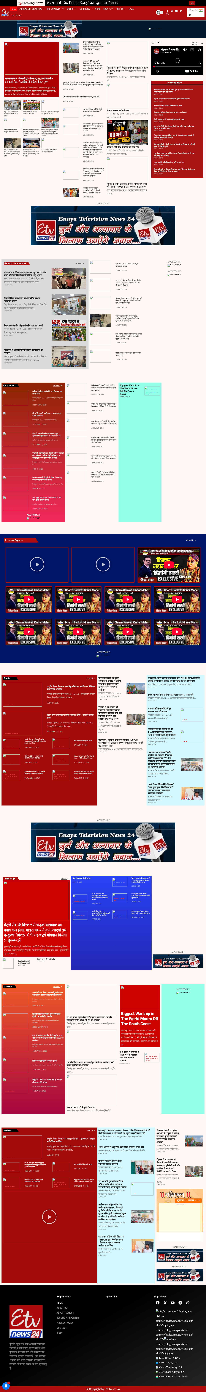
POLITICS (12, 776)
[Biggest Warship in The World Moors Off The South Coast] (140, 997)
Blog (6, 774)
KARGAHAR (6, 733)
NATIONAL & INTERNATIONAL (9, 733)
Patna (59, 746)
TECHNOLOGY (17, 733)
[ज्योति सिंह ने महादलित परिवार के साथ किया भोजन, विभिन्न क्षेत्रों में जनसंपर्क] (77, 407)
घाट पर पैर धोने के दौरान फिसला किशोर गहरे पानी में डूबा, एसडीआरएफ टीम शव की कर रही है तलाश (31, 133)
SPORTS (157, 1058)
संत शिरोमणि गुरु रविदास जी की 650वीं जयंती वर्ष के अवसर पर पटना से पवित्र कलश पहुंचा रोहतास (93, 127)
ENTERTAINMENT (8, 774)
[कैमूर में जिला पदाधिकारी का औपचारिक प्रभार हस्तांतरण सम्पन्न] (12, 105)
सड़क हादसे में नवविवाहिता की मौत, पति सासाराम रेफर (49, 151)
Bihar (54, 746)
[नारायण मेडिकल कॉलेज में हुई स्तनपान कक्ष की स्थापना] (71, 112)
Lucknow (14, 774)
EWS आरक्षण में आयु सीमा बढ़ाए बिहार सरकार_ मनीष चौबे (81, 97)
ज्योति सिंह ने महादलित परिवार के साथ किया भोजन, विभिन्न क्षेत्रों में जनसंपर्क (103, 405)
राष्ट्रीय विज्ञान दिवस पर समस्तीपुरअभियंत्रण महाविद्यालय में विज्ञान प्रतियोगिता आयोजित (101, 913)
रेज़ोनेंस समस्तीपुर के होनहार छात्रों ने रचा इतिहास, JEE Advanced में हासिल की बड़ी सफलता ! (140, 880)
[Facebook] (157, 1302)
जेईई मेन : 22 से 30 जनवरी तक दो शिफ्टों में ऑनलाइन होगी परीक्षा (34, 757)
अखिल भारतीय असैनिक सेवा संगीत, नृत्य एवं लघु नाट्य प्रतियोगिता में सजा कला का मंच (103, 387)
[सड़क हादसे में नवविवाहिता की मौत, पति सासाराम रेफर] (50, 143)
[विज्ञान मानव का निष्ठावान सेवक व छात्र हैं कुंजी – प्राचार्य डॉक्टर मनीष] (22, 723)
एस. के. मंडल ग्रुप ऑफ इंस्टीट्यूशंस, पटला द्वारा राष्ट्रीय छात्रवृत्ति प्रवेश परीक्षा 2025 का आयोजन (35, 741)
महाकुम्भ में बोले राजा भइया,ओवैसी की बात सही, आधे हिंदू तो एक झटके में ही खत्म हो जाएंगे (103, 474)
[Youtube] (172, 1302)
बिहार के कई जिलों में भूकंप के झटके (83, 740)
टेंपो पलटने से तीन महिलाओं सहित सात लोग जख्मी (30, 113)
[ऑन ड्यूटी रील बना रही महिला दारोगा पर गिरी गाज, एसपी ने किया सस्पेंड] (15, 503)
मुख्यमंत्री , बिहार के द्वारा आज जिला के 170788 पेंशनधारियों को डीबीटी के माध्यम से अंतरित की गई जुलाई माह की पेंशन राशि (83, 83)
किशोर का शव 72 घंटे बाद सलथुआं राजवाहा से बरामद (11, 131)
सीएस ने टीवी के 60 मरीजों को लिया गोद (123, 147)
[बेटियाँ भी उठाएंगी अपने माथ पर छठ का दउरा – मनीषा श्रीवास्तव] (15, 419)
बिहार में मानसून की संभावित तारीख (46, 959)
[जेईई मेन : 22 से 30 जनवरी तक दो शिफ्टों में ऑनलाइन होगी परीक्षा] (11, 759)
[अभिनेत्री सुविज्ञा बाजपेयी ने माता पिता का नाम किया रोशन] (15, 398)
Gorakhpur (10, 774)
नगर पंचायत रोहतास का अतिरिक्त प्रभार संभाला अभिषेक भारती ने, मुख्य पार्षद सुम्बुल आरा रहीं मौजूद (31, 153)
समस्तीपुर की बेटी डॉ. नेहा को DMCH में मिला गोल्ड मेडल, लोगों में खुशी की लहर (141, 895)
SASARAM (186, 719)
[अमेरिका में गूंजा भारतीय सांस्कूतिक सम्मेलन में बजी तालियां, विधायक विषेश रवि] (71, 192)
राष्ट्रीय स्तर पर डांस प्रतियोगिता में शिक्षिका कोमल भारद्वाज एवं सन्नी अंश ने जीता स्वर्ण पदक (103, 439)
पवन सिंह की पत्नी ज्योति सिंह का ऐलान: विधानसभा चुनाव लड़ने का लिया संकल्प (104, 422)
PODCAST (10, 776)
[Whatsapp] (187, 1302)
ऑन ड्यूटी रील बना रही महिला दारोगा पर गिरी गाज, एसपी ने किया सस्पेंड (46, 499)
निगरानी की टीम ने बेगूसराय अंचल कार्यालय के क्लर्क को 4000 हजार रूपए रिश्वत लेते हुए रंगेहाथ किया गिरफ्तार (127, 70)
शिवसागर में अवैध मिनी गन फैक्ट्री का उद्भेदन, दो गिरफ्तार (82, 3)
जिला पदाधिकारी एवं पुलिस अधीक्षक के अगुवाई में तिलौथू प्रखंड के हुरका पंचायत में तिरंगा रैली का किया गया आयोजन (174, 170)
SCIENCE (15, 733)
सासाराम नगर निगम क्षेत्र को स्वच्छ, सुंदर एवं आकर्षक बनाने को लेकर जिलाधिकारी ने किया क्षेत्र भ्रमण (29, 80)
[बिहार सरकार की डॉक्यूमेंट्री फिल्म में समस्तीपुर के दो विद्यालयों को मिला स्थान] (15, 483)
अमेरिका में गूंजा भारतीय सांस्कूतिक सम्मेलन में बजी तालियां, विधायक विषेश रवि (92, 190)
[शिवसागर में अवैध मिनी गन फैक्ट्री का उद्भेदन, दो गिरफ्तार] (50, 105)
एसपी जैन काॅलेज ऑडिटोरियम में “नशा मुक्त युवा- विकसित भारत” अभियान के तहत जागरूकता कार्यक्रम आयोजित (93, 172)
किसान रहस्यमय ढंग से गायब (118, 110)
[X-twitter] (165, 1302)
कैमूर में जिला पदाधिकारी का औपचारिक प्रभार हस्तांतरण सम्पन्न (11, 114)
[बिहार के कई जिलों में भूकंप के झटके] (60, 743)
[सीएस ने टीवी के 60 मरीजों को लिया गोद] (127, 132)
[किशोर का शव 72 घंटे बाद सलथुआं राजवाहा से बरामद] (12, 123)
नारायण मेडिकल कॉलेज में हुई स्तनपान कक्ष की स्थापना (92, 110)
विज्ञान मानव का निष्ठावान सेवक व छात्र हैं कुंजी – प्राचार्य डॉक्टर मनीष (141, 912)
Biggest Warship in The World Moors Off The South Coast (129, 390)
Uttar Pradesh (7, 778)
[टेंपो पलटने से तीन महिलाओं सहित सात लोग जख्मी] (31, 105)
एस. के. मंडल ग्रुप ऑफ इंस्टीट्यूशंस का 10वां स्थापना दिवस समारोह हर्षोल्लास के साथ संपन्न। (100, 896)
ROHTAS (12, 733)
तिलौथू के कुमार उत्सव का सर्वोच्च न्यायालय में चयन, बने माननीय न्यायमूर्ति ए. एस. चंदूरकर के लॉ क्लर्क (127, 185)
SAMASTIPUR (124, 882)
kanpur (12, 774)
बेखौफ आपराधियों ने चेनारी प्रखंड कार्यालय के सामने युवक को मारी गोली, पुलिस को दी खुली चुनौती (12, 153)
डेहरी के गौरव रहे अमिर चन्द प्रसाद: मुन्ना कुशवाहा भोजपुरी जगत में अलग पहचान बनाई (46, 434)
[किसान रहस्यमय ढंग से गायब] (127, 96)
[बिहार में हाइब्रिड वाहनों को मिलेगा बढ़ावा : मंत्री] (8, 963)
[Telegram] (180, 1302)
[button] (183, 3)
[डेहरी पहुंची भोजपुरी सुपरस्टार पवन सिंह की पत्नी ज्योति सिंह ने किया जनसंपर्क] (77, 460)
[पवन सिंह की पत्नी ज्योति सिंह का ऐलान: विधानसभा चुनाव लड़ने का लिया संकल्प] (77, 425)
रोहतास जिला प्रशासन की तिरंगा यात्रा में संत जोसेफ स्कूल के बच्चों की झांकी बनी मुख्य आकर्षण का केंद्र (49, 133)
